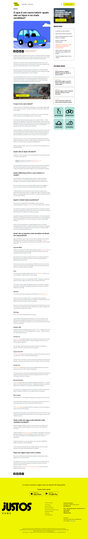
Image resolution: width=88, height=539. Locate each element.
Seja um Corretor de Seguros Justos (51, 509)
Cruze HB (32, 161)
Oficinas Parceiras (48, 506)
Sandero (16, 382)
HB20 (35, 160)
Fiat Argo (39, 160)
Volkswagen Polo (43, 294)
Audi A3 (37, 161)
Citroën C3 (17, 339)
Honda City (17, 367)
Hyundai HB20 (45, 249)
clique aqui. (72, 520)
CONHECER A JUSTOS (22, 95)
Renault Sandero (27, 432)
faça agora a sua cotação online (29, 466)
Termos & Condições (49, 502)
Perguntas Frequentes (49, 511)
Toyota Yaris (17, 354)
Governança (47, 513)
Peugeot (38, 329)
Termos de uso (47, 504)
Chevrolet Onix (38, 273)
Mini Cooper (17, 407)
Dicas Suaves (24, 4)
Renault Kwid (31, 204)
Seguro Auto (30, 4)
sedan (45, 240)
